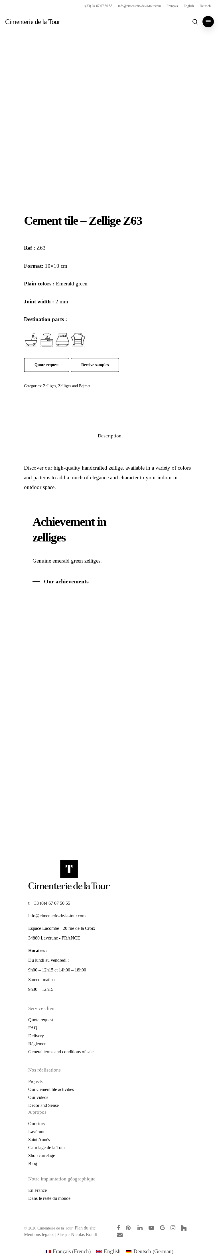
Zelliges (49, 386)
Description (109, 436)
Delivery (36, 1035)
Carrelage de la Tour (46, 1147)
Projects (35, 1081)
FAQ (32, 1027)
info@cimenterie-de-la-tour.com (57, 915)
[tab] (109, 436)
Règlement (38, 1043)
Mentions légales (39, 1234)
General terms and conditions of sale (61, 1051)
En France (37, 1190)
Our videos (38, 1097)
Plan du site (85, 1227)
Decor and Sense (43, 1105)
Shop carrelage (41, 1155)
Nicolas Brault (84, 1234)
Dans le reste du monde (49, 1198)
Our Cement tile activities (51, 1089)
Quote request (40, 1019)
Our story (36, 1123)
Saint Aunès (39, 1139)
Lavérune (36, 1131)
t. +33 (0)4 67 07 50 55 (49, 903)
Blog (32, 1163)
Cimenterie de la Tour (32, 21)
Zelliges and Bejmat (74, 386)
